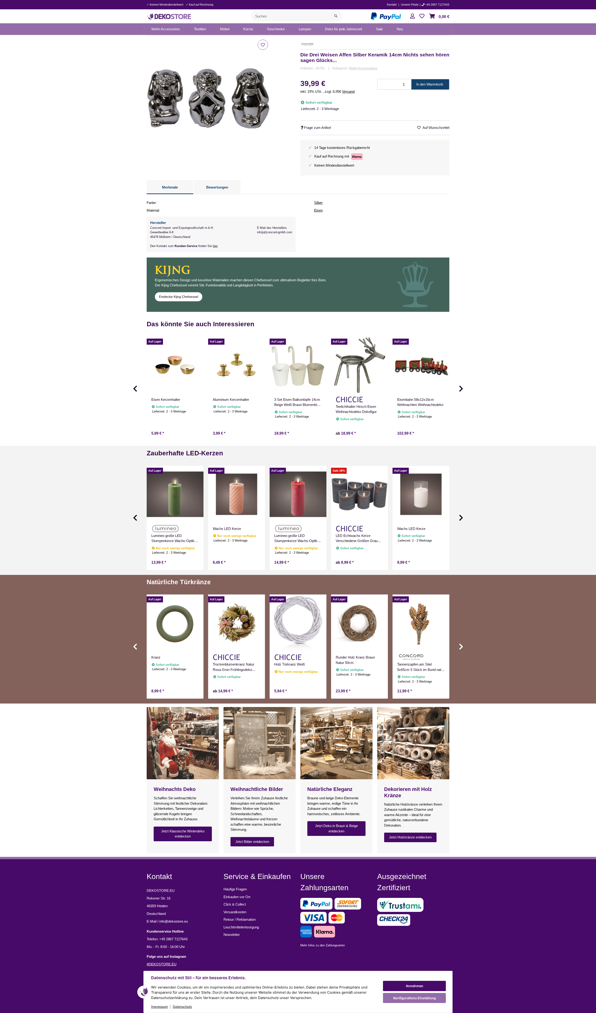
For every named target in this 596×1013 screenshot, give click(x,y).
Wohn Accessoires (363, 68)
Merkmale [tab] (170, 187)
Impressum (159, 1007)
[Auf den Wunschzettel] (263, 45)
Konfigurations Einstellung (414, 998)
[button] (412, 16)
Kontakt (391, 4)
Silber (318, 203)
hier (215, 246)
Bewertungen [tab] (217, 187)
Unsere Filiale (410, 4)
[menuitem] (165, 29)
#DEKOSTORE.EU (161, 964)
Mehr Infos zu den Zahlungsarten (322, 945)
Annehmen (414, 986)
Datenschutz (182, 1007)
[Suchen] (335, 16)
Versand (348, 91)
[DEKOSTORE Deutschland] (169, 16)
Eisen (318, 210)
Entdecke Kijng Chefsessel (178, 297)
